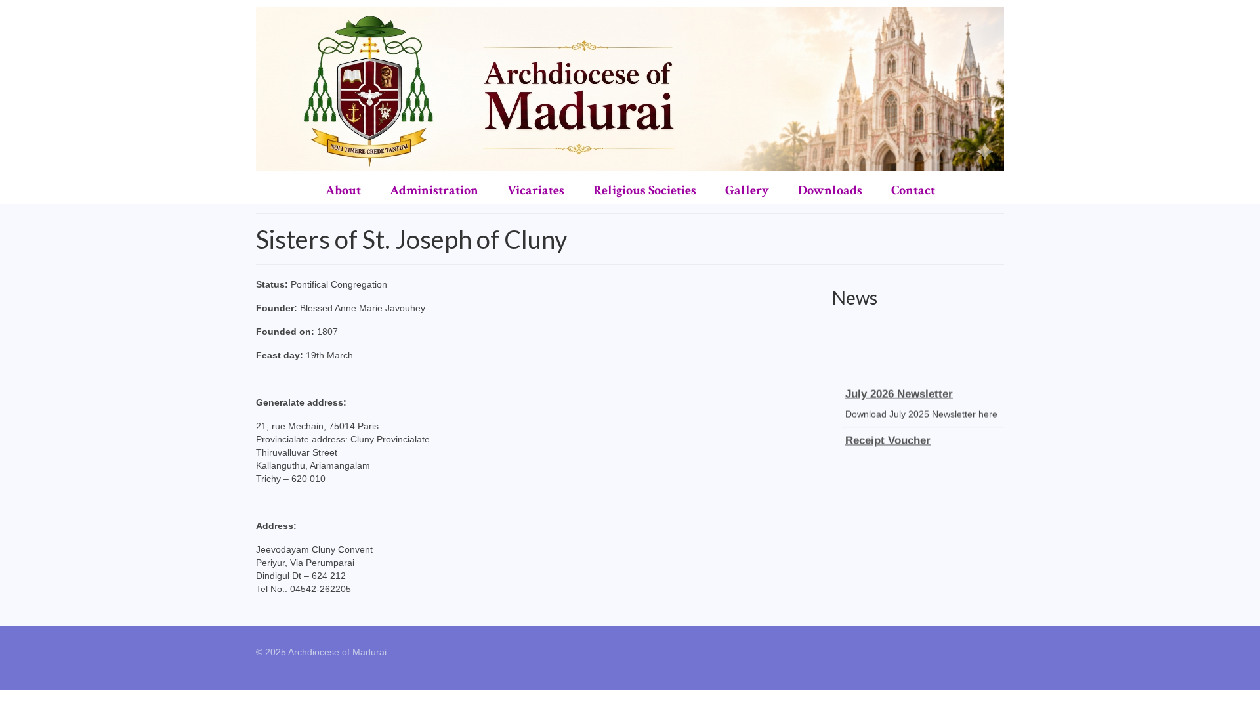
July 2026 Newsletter (899, 389)
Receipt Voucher (888, 436)
